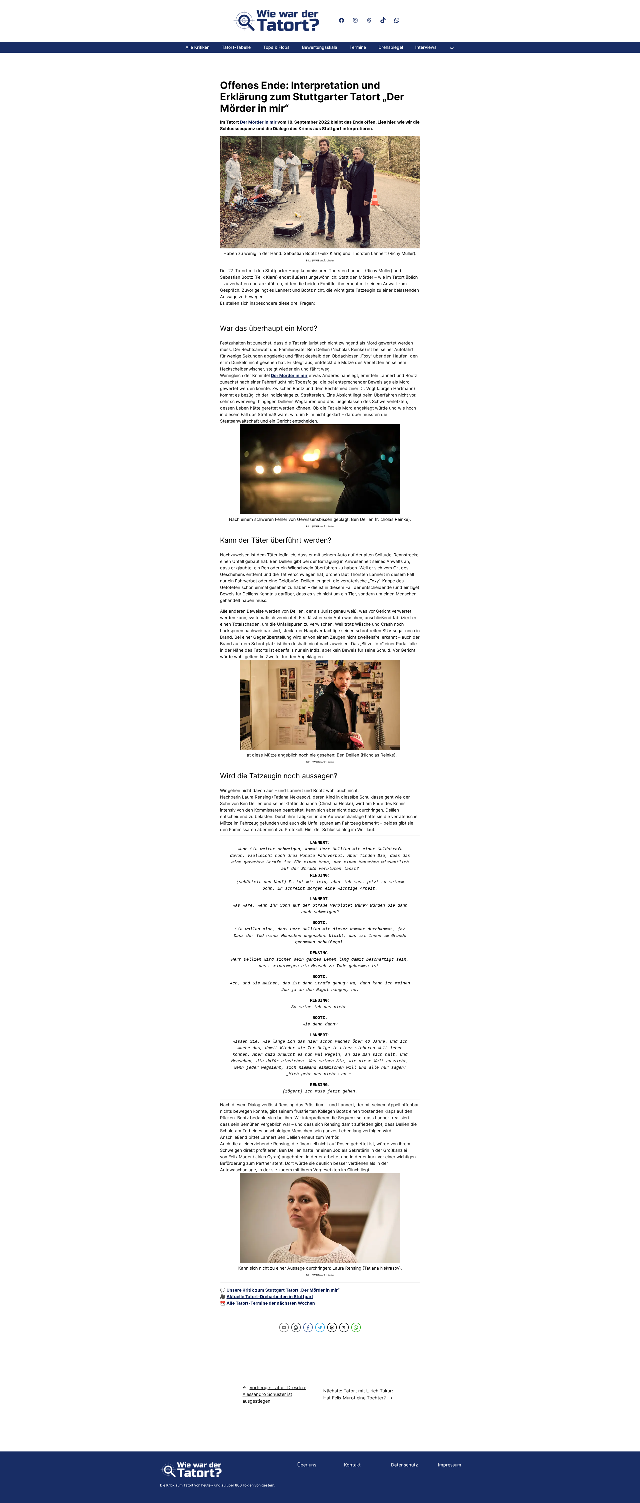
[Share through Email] (284, 1327)
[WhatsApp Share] (356, 1327)
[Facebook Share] (308, 1327)
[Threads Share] (332, 1327)
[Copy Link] (296, 1327)
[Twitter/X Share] (344, 1327)
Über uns (306, 1464)
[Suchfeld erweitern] (452, 47)
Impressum (449, 1464)
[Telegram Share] (320, 1327)
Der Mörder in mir (258, 122)
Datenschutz (404, 1464)
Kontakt (352, 1464)
